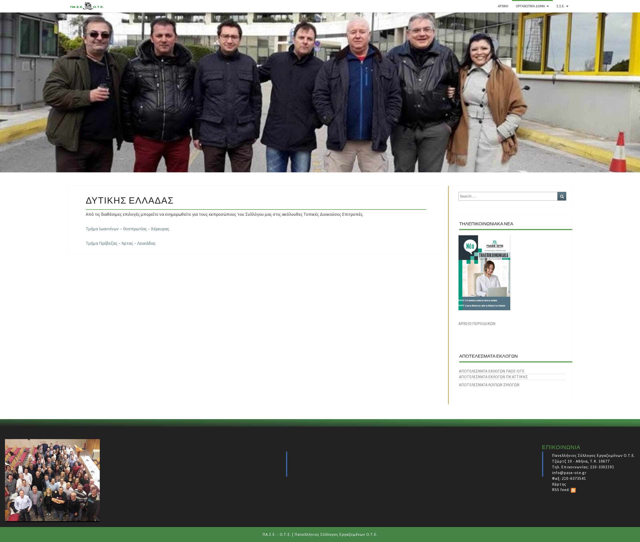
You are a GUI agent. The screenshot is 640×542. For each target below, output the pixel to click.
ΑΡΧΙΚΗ (503, 6)
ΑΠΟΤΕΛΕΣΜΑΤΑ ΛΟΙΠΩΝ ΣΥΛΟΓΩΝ (489, 384)
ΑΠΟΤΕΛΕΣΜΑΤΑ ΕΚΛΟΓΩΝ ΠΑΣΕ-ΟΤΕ (491, 370)
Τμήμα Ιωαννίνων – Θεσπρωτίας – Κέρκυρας (127, 229)
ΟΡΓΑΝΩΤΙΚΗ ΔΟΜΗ (530, 6)
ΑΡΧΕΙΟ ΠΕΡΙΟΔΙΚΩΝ (477, 323)
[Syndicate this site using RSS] (573, 489)
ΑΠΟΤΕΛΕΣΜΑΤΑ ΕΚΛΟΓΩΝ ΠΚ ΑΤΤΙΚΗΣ (493, 376)
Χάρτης (559, 484)
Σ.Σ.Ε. (560, 6)
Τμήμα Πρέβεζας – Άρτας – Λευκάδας (121, 243)
